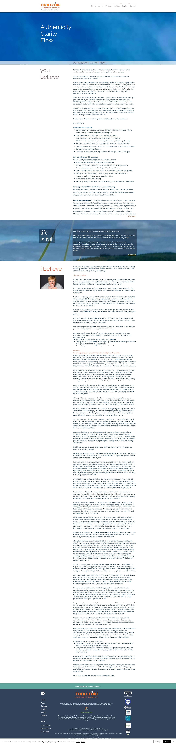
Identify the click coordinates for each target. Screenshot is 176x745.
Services (44, 706)
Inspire (43, 712)
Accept (167, 742)
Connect (44, 716)
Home (43, 700)
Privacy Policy (80, 742)
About (43, 703)
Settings (157, 742)
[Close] (173, 741)
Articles (43, 709)
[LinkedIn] (43, 693)
